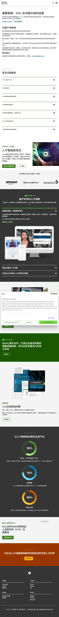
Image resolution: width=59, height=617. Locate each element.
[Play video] (45, 154)
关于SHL (32, 584)
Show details (51, 318)
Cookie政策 (5, 584)
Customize (28, 322)
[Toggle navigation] (56, 3)
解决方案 (32, 586)
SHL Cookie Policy (27, 313)
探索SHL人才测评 (7, 222)
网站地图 (4, 598)
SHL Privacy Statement (14, 313)
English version (7, 21)
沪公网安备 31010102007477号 (46, 609)
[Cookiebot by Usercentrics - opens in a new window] (51, 294)
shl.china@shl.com (38, 56)
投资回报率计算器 (6, 596)
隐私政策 (4, 588)
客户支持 (32, 598)
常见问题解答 (18, 21)
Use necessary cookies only (11, 322)
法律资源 (4, 586)
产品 (31, 588)
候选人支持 (32, 599)
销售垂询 (32, 596)
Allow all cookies (48, 322)
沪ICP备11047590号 (31, 609)
